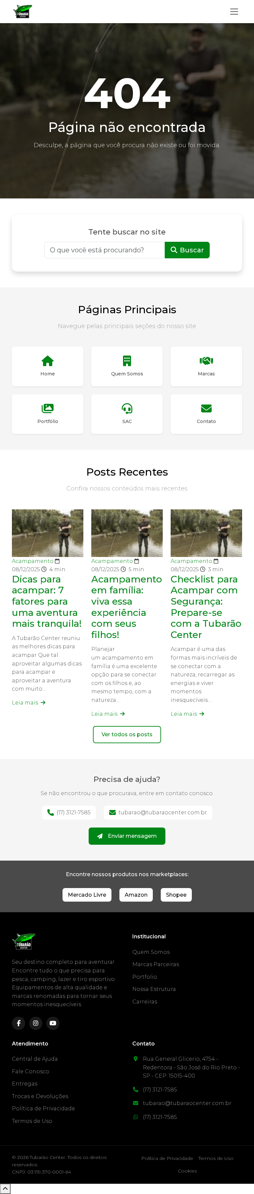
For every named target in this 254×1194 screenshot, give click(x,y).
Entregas (24, 1084)
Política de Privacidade (43, 1108)
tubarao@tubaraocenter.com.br (162, 812)
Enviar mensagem (132, 836)
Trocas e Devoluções (40, 1096)
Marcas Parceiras (155, 964)
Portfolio (144, 977)
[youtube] (53, 1023)
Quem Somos (151, 952)
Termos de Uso (32, 1121)
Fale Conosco (30, 1071)
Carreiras (144, 1002)
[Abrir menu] (234, 11)
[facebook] (18, 1023)
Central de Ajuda (35, 1059)
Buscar (192, 250)
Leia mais (25, 703)
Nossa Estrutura (154, 989)
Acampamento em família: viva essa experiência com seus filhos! (126, 607)
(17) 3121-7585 (74, 812)
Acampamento (33, 561)
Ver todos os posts (127, 734)
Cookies (187, 1171)
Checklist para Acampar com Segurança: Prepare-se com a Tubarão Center (206, 607)
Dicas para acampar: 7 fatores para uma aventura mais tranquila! (47, 601)
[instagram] (35, 1023)
